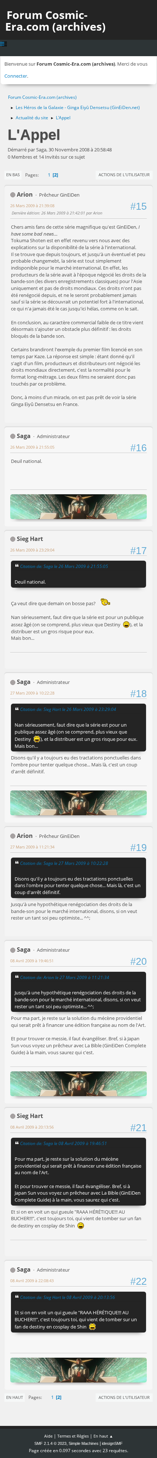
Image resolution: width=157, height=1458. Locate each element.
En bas (13, 174)
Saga (24, 436)
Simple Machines (84, 1443)
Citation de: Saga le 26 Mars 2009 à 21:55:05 (64, 566)
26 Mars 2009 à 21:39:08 (32, 205)
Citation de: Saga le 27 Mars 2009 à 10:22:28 (64, 863)
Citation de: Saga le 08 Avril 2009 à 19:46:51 (63, 1143)
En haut (14, 1397)
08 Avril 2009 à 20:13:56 (32, 1127)
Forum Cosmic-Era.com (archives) (55, 20)
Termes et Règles (73, 1436)
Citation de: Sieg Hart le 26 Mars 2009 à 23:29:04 (68, 709)
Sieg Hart (30, 539)
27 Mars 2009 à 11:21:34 (32, 847)
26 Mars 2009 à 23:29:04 (32, 550)
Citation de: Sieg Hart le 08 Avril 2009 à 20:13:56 (67, 1297)
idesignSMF (112, 1443)
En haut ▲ (103, 1436)
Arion (25, 194)
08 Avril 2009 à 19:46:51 (32, 960)
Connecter (15, 76)
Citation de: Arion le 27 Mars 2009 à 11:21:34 (64, 977)
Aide (48, 1436)
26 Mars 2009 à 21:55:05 (32, 447)
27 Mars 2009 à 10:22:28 (32, 693)
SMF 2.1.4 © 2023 (50, 1443)
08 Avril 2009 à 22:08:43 (32, 1280)
